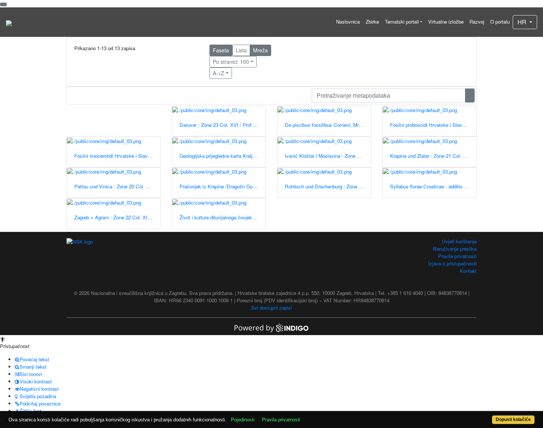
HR (523, 22)
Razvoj (476, 21)
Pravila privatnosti (457, 256)
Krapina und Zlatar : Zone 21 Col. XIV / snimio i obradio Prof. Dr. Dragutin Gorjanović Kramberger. (433, 155)
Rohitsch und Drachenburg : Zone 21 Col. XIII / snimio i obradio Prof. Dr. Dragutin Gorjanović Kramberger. (328, 186)
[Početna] (9, 22)
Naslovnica (348, 21)
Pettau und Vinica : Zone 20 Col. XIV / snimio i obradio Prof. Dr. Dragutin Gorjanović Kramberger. (117, 186)
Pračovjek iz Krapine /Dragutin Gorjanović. (223, 186)
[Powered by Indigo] (271, 327)
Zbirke (372, 21)
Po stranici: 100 (231, 61)
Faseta (221, 50)
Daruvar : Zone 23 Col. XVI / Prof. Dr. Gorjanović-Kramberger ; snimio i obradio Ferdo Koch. (223, 124)
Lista (241, 50)
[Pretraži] (470, 95)
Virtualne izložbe (446, 21)
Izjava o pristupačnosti (452, 263)
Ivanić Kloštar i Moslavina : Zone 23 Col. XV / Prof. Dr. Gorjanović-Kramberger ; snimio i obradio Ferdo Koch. (328, 155)
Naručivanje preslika (455, 248)
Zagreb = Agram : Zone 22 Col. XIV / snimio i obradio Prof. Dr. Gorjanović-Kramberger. (117, 217)
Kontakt (468, 270)
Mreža (260, 50)
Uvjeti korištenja (459, 241)
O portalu (500, 21)
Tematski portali (402, 21)
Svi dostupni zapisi (271, 307)
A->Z (218, 73)
